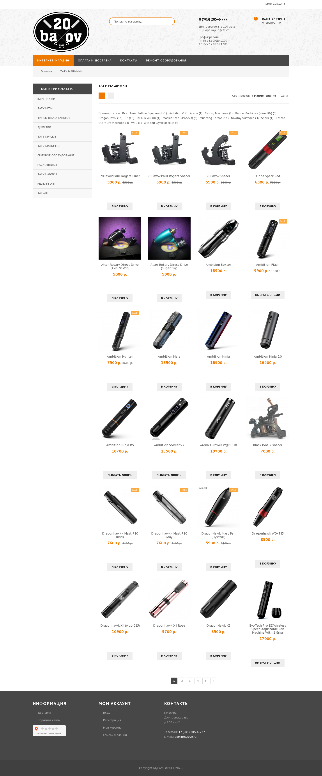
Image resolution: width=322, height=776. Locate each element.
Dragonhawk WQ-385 (268, 533)
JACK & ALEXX (148, 118)
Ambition (178, 113)
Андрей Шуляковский (161, 123)
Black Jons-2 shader (267, 445)
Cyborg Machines (219, 113)
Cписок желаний (115, 735)
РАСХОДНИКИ (47, 165)
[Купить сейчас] (102, 150)
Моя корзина (112, 727)
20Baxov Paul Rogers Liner (120, 176)
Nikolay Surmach (245, 118)
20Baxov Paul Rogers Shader (169, 176)
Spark (267, 118)
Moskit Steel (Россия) (180, 118)
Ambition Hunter (120, 356)
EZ (129, 118)
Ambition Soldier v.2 (169, 445)
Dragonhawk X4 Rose (169, 625)
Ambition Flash (267, 265)
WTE (136, 123)
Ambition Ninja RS (120, 445)
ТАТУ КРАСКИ (46, 136)
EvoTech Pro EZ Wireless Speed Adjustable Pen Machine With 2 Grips (267, 629)
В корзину (120, 206)
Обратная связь (48, 720)
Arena (196, 113)
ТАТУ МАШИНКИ (48, 146)
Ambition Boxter (218, 265)
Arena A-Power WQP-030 (218, 445)
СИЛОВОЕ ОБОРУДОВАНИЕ (55, 155)
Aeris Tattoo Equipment (148, 113)
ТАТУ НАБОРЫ (47, 174)
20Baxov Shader (218, 176)
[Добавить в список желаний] (137, 150)
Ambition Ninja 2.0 (268, 356)
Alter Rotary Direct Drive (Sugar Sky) (169, 266)
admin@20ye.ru (185, 737)
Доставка (44, 713)
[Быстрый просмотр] (120, 150)
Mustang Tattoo (214, 118)
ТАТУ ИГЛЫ (45, 108)
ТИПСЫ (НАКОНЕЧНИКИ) (54, 118)
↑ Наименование (264, 96)
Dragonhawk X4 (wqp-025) (120, 625)
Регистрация (112, 720)
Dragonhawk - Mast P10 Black (120, 535)
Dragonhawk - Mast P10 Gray (169, 535)
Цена (284, 96)
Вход (106, 713)
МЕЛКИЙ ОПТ (46, 183)
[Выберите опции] (250, 238)
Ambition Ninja (218, 356)
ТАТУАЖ (42, 193)
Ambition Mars (169, 356)
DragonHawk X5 (218, 625)
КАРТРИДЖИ (46, 99)
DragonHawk (110, 118)
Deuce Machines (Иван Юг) (255, 113)
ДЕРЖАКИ (44, 127)
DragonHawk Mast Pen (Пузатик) (218, 535)
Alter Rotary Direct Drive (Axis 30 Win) (120, 266)
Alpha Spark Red (267, 176)
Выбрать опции (267, 295)
